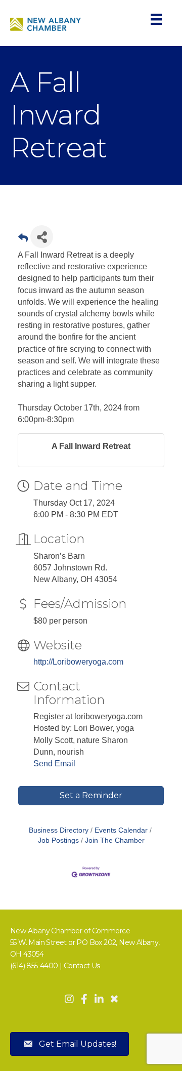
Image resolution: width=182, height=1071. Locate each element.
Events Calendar (121, 830)
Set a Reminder (91, 795)
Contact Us (82, 965)
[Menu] (156, 19)
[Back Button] (23, 239)
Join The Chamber (115, 840)
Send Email (54, 763)
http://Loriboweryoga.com (78, 661)
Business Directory (58, 830)
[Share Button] (41, 236)
